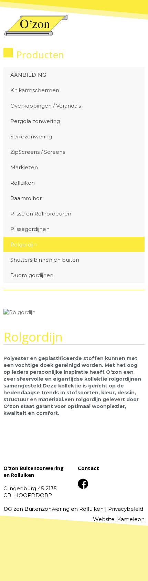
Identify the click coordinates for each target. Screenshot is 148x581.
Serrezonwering (31, 136)
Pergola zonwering (35, 121)
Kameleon (131, 519)
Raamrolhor (26, 198)
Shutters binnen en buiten (44, 260)
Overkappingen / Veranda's (45, 105)
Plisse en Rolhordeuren (40, 213)
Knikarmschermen (34, 90)
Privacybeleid (125, 509)
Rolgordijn (23, 244)
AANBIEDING (28, 75)
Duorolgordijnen (31, 275)
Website (104, 519)
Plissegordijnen (30, 229)
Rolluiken (22, 183)
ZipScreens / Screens (37, 152)
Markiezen (24, 167)
